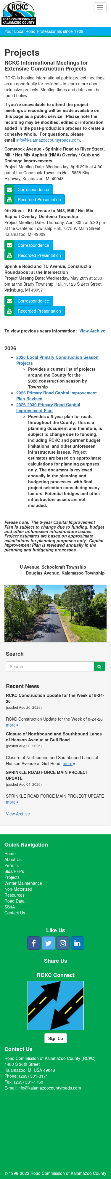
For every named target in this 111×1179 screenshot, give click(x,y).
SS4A (9, 907)
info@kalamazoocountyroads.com (48, 140)
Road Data (14, 901)
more (11, 725)
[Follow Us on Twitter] (48, 943)
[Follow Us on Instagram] (63, 943)
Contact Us (14, 913)
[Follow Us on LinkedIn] (77, 943)
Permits (11, 865)
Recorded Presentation (39, 199)
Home (10, 853)
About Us (13, 859)
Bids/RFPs (14, 871)
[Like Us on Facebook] (34, 943)
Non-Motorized (18, 889)
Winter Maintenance (23, 883)
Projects (12, 877)
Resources (14, 895)
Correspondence (33, 189)
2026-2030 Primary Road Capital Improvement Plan (48, 407)
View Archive (92, 331)
